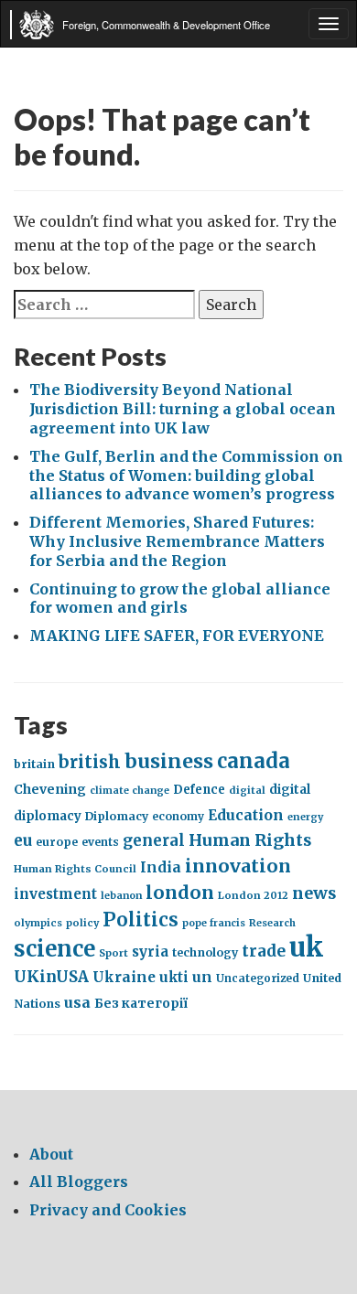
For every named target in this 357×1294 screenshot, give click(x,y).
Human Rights (250, 839)
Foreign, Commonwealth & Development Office (166, 24)
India (160, 867)
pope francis (213, 923)
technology (205, 952)
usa (77, 1002)
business (168, 761)
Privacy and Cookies (108, 1210)
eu (23, 840)
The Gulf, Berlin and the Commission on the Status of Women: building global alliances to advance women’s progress (186, 475)
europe (57, 842)
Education (246, 815)
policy (82, 922)
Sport (113, 952)
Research (272, 923)
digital (247, 790)
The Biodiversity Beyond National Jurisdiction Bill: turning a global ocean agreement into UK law (182, 408)
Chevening (50, 789)
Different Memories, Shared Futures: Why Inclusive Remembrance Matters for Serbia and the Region (177, 541)
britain (34, 764)
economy (178, 816)
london (180, 892)
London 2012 (253, 895)
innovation (238, 865)
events (100, 842)
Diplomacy (116, 816)
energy (305, 816)
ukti (174, 977)
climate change (129, 791)
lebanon (121, 896)
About (51, 1154)
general (154, 840)
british (90, 762)
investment (55, 894)
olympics (38, 922)
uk (306, 947)
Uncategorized (257, 978)
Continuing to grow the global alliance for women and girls (179, 598)
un (202, 977)
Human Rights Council (75, 868)
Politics (140, 919)
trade (264, 951)
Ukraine (124, 977)
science (54, 949)
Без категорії (141, 1003)
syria (150, 952)
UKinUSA (51, 977)
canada (253, 761)
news (314, 893)
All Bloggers (78, 1181)
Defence (199, 789)
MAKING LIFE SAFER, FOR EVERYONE (176, 635)
